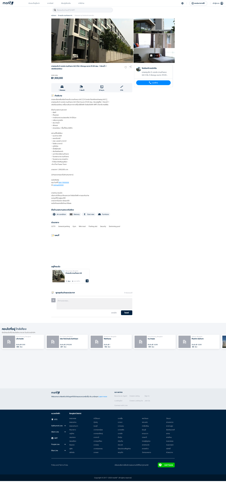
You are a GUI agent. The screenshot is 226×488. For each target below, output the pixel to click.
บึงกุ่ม (120, 437)
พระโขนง (145, 418)
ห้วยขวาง (169, 452)
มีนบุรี (144, 430)
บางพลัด (121, 430)
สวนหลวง (169, 422)
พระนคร (145, 422)
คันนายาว (72, 430)
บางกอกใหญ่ (98, 433)
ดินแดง (72, 445)
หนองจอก (170, 445)
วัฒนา (168, 418)
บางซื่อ (120, 418)
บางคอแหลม (98, 449)
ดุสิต (71, 449)
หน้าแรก (54, 15)
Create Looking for (136, 401)
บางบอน (121, 426)
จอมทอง (72, 437)
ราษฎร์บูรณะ (146, 441)
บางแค (96, 452)
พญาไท (120, 452)
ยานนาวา (145, 433)
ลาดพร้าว (145, 449)
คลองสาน (72, 422)
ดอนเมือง (72, 441)
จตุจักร (71, 433)
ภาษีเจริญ (145, 426)
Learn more (103, 396)
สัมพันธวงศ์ (170, 430)
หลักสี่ (168, 449)
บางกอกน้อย (98, 430)
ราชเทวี (144, 437)
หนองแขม (169, 441)
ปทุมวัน (120, 441)
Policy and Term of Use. (59, 465)
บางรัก (120, 433)
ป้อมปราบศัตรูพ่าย (124, 449)
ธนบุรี (95, 426)
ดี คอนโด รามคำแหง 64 (65, 15)
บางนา (120, 422)
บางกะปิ (96, 437)
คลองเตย (72, 418)
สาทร (168, 433)
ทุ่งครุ (96, 422)
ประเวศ (120, 445)
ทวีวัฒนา (97, 418)
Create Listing (134, 396)
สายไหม (169, 437)
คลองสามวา (73, 426)
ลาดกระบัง (145, 445)
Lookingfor (118, 401)
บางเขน (96, 445)
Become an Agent (120, 396)
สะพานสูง (169, 426)
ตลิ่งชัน (72, 452)
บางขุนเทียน (98, 441)
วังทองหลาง (146, 452)
